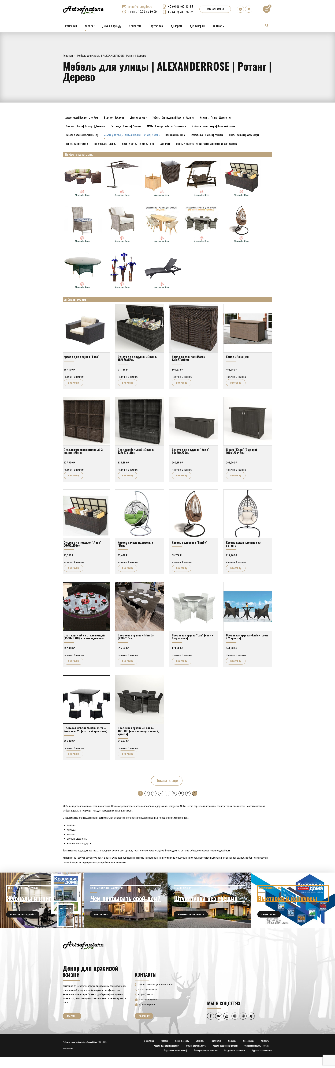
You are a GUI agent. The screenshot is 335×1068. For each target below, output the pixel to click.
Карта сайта (68, 1049)
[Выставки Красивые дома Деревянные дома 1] (293, 900)
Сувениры (165, 143)
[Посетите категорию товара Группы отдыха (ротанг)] (83, 197)
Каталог (89, 26)
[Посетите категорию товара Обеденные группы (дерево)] (162, 243)
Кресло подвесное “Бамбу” (189, 542)
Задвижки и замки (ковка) (175, 1050)
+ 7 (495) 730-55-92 (180, 12)
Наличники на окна (175, 135)
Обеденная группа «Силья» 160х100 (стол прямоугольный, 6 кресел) (139, 731)
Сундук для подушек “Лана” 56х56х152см (83, 544)
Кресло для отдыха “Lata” (81, 356)
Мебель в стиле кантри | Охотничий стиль (213, 126)
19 (181, 793)
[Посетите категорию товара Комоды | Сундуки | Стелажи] (242, 197)
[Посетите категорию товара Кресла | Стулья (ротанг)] (83, 243)
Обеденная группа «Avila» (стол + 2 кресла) (247, 636)
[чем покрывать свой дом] (126, 900)
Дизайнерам (197, 26)
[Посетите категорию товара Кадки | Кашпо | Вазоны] (162, 197)
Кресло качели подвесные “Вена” (135, 544)
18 (174, 793)
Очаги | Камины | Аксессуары (244, 135)
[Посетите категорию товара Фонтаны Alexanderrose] (122, 289)
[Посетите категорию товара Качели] (202, 197)
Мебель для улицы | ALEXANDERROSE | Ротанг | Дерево (132, 135)
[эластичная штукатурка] (209, 900)
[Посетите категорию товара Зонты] (122, 197)
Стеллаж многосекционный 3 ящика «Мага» (83, 451)
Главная (68, 55)
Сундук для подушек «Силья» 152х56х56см (138, 358)
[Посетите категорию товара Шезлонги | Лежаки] (162, 289)
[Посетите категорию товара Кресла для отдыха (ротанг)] (122, 243)
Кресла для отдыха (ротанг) (166, 1045)
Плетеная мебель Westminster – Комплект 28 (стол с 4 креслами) (85, 729)
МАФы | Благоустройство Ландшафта (166, 126)
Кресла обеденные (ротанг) (225, 1045)
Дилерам (176, 26)
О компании (70, 26)
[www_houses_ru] (42, 900)
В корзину (73, 382)
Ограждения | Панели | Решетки (207, 135)
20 (188, 793)
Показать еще (167, 780)
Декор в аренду (111, 26)
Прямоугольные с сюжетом (206, 1050)
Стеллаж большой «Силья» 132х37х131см (136, 451)
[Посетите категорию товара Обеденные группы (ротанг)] (202, 243)
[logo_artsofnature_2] (83, 945)
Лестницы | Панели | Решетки (126, 126)
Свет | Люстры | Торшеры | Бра (138, 143)
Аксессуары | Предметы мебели (81, 117)
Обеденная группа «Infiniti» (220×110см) (136, 636)
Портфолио (156, 26)
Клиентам (135, 26)
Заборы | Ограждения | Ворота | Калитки (173, 117)
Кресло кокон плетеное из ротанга (243, 544)
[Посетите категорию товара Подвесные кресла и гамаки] (242, 243)
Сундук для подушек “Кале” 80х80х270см (190, 451)
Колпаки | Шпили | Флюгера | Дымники (85, 126)
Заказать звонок (215, 9)
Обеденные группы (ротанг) (256, 1045)
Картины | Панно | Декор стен (215, 117)
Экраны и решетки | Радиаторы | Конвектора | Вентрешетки (206, 143)
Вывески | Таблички (114, 117)
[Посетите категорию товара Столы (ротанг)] (83, 289)
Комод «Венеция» (237, 356)
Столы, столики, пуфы (196, 1045)
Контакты (218, 26)
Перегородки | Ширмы (105, 143)
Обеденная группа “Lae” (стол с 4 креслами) (193, 636)
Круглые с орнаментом (262, 1050)
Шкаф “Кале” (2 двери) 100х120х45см (241, 451)
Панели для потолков (76, 143)
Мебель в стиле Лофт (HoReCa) (81, 135)
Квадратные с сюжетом (234, 1050)
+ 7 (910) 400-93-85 (180, 6)
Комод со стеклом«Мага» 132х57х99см (188, 358)
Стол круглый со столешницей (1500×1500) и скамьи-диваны (84, 636)
